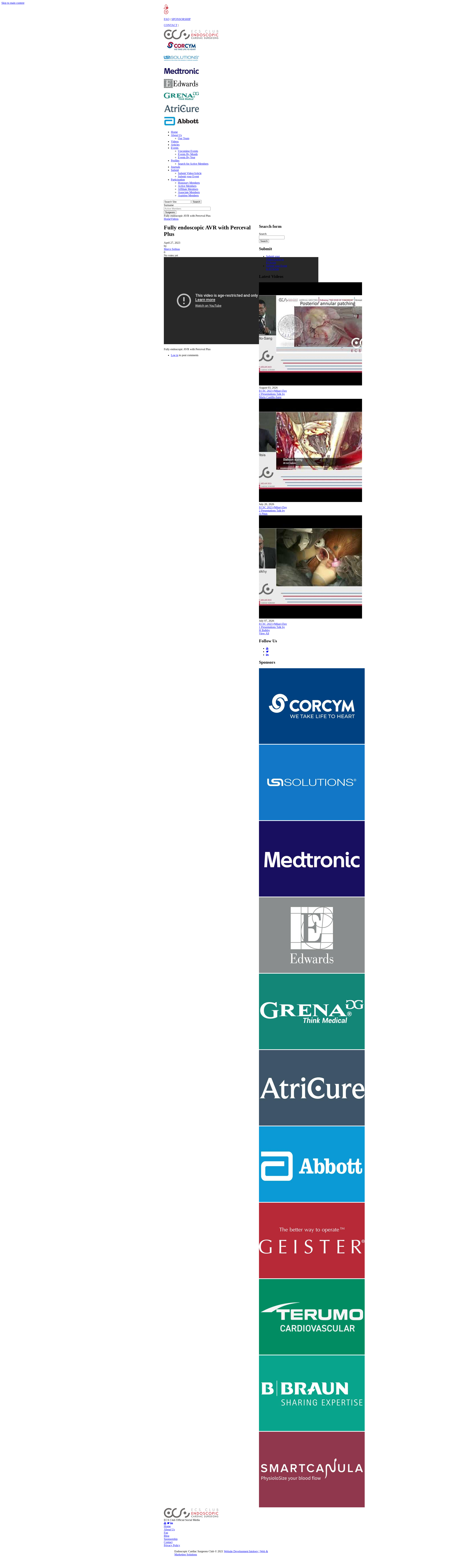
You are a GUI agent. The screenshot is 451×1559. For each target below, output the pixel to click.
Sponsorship (171, 1538)
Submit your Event (188, 176)
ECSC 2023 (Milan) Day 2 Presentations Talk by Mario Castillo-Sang (273, 394)
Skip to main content (12, 2)
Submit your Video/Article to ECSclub (275, 259)
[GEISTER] (312, 1277)
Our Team (183, 138)
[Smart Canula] (312, 1506)
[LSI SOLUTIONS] (181, 63)
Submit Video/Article (190, 173)
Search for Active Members (193, 163)
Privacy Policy (172, 1545)
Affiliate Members (188, 189)
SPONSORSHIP (181, 19)
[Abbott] (181, 125)
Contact (168, 1542)
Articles (175, 144)
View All (264, 633)
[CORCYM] (181, 50)
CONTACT (170, 25)
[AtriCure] (181, 113)
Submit (175, 170)
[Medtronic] (181, 75)
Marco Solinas (172, 249)
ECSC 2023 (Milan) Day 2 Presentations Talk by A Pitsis (273, 510)
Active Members (187, 185)
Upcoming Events (188, 151)
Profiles (175, 160)
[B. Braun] (312, 1430)
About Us (176, 135)
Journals (175, 166)
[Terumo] (312, 1353)
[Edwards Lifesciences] (181, 88)
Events (174, 147)
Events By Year (186, 157)
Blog (166, 1535)
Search (263, 233)
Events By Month (188, 154)
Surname (169, 205)
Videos (175, 141)
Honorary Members (189, 182)
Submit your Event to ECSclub (276, 267)
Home (174, 131)
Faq (166, 1532)
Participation (178, 179)
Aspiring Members (188, 195)
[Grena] (181, 100)
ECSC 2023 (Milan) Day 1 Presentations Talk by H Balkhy (273, 627)
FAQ (166, 19)
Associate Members (189, 192)
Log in (174, 355)
